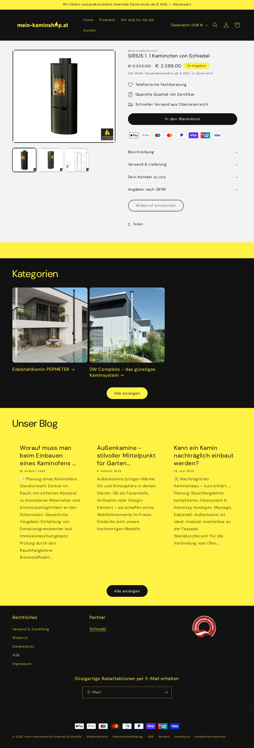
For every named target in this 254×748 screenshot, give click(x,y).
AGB (16, 655)
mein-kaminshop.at (38, 736)
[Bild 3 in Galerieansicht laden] (77, 160)
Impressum (21, 664)
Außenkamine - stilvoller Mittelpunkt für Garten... (126, 455)
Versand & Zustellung (30, 629)
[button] (215, 25)
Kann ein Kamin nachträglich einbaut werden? (204, 455)
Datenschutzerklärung (128, 736)
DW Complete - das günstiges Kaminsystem (123, 372)
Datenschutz (23, 646)
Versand (164, 736)
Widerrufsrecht (97, 736)
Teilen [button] (138, 224)
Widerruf (20, 637)
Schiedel (98, 629)
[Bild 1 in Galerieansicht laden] (24, 160)
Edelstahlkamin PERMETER (40, 369)
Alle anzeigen (127, 393)
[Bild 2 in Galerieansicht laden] (51, 160)
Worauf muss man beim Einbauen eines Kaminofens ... (48, 455)
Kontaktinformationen (210, 736)
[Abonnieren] (165, 692)
